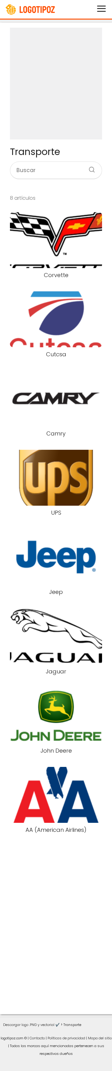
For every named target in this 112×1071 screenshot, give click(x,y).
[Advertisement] (56, 83)
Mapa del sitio (100, 1038)
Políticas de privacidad (66, 1038)
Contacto (37, 1038)
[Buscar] (89, 168)
